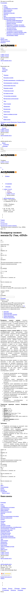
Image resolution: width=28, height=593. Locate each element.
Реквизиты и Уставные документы (15, 25)
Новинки (3, 521)
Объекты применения (9, 317)
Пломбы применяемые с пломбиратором (11, 527)
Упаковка (3, 524)
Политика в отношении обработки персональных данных (15, 34)
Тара (2, 539)
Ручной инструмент (6, 533)
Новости (6, 14)
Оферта (2, 578)
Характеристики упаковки (10, 314)
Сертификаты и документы (11, 8)
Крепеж (3, 548)
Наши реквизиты (8, 10)
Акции (2, 522)
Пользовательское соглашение (14, 22)
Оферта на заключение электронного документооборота (16, 27)
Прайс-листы (4, 549)
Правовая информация (9, 19)
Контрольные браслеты (6, 530)
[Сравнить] (2, 242)
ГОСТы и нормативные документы (13, 17)
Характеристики (8, 313)
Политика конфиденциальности (15, 20)
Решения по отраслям (9, 13)
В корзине (3, 298)
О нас (5, 5)
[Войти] (1, 166)
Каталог (3, 519)
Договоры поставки (12, 29)
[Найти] (4, 52)
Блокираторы (4, 543)
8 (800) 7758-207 (5, 54)
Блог (5, 16)
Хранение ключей (5, 531)
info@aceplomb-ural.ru (6, 60)
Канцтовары (4, 545)
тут (24, 306)
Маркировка (4, 542)
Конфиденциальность (6, 577)
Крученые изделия (5, 534)
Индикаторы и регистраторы (8, 537)
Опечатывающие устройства (8, 528)
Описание (6, 311)
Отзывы (6, 7)
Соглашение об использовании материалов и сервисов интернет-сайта (17, 31)
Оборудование (4, 540)
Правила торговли (11, 23)
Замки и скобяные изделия (7, 546)
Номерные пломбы (5, 525)
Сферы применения (9, 316)
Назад (8, 190)
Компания (3, 502)
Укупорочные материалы (7, 536)
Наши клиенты (7, 11)
